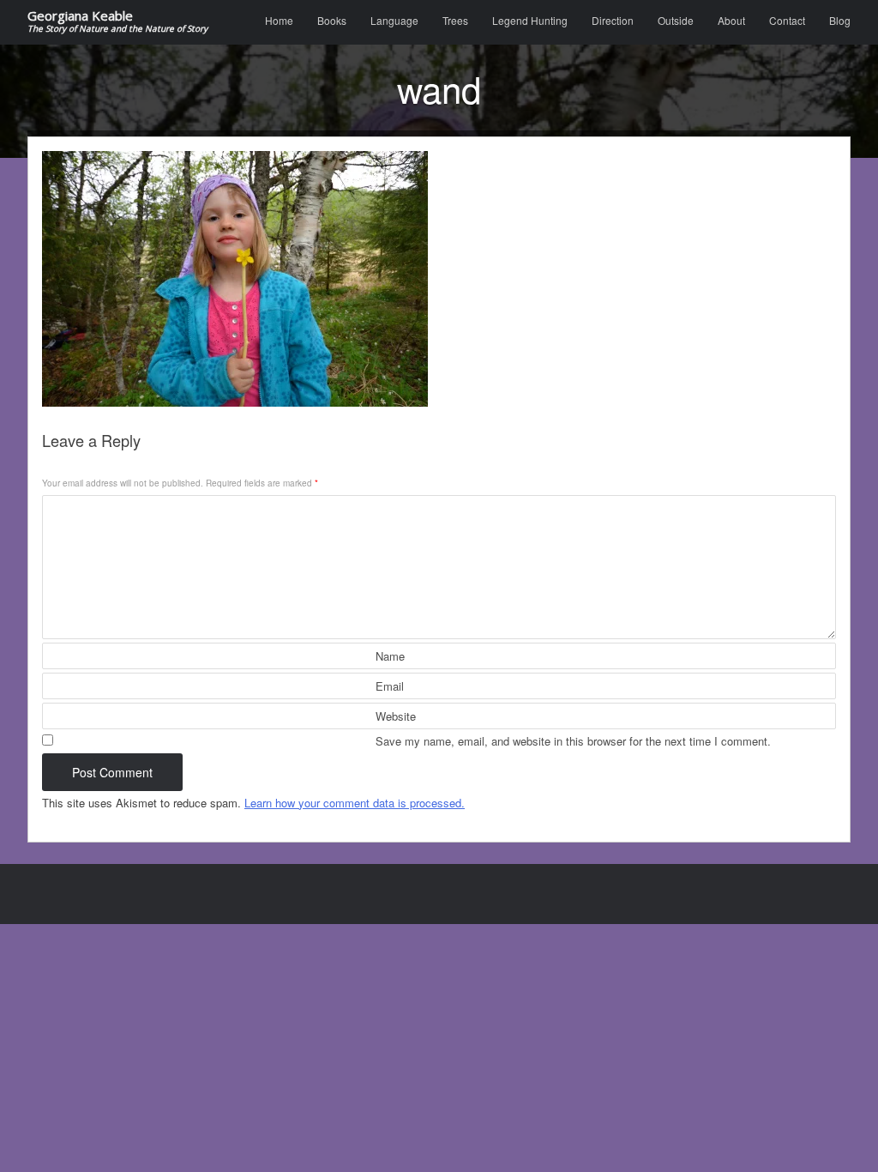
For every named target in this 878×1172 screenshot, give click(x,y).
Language (394, 20)
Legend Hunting (530, 20)
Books (331, 20)
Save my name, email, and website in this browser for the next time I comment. (573, 740)
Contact (787, 20)
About (731, 20)
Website (396, 716)
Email (390, 686)
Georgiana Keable (117, 21)
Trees (455, 20)
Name (390, 656)
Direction (613, 20)
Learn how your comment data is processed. (354, 802)
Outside (676, 20)
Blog (840, 20)
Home (279, 20)
